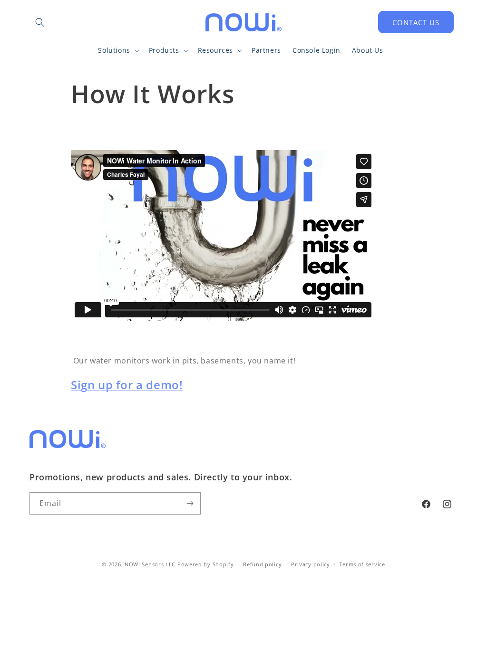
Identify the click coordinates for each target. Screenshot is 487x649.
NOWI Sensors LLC (150, 564)
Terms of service (362, 564)
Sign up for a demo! (127, 384)
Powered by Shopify (205, 564)
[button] (39, 22)
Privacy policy (310, 564)
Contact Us (415, 22)
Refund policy (262, 564)
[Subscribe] (189, 503)
